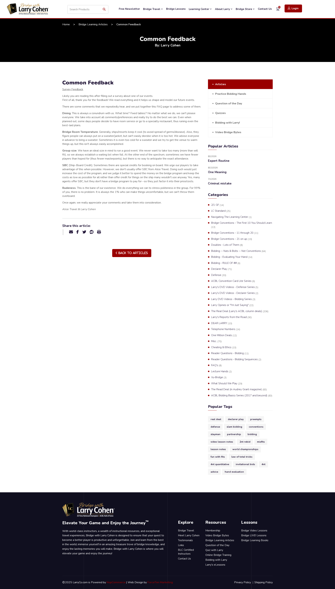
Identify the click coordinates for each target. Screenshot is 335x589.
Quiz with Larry (214, 550)
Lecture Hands (221, 371)
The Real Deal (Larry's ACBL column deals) (239, 311)
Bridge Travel (152, 9)
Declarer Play (221, 269)
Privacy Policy (242, 582)
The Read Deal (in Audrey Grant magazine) (239, 389)
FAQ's (216, 365)
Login (295, 8)
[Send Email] (71, 232)
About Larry (223, 9)
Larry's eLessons (215, 564)
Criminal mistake (220, 183)
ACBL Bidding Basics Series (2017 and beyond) (241, 395)
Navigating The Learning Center (231, 217)
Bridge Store (244, 9)
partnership (234, 434)
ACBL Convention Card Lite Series (233, 281)
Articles (220, 84)
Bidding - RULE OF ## (225, 263)
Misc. (216, 341)
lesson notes (218, 449)
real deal (216, 419)
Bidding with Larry (216, 560)
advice (214, 471)
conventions (256, 426)
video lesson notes (222, 441)
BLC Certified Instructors (186, 552)
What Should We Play (226, 383)
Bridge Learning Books (254, 540)
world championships (245, 449)
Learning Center (199, 9)
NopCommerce (116, 582)
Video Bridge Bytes (228, 132)
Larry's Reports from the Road (231, 317)
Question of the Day (228, 103)
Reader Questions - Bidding (230, 353)
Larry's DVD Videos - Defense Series (234, 287)
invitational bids (245, 464)
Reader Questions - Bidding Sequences (236, 359)
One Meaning (217, 172)
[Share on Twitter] (84, 232)
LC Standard (220, 211)
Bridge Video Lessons (254, 530)
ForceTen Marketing (160, 582)
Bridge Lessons (176, 9)
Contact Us (265, 9)
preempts (255, 419)
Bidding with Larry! (227, 123)
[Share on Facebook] (77, 232)
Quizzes (220, 113)
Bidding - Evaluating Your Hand (231, 257)
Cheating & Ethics (223, 347)
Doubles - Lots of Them (227, 245)
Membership (212, 530)
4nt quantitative (220, 464)
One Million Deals (224, 335)
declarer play (236, 419)
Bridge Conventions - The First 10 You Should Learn (241, 225)
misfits (261, 441)
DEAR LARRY (221, 323)
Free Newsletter (129, 9)
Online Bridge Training (218, 555)
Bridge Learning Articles (93, 24)
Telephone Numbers (225, 329)
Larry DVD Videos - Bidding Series (233, 299)
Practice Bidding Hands (230, 94)
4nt (263, 464)
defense (215, 426)
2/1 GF (217, 205)
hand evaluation (234, 471)
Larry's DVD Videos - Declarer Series (234, 293)
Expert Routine (218, 161)
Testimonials (185, 540)
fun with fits (218, 456)
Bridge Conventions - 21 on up (231, 239)
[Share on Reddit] (92, 232)
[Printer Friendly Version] (99, 232)
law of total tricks (241, 456)
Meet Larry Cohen (188, 535)
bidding (252, 434)
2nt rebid (245, 441)
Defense (218, 275)
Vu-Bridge (218, 377)
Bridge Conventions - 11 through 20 (234, 233)
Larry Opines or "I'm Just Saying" (232, 305)
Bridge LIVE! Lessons (253, 535)
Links (181, 545)
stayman (215, 434)
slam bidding (234, 426)
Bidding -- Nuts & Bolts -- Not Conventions (238, 251)
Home (66, 24)
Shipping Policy (263, 582)
